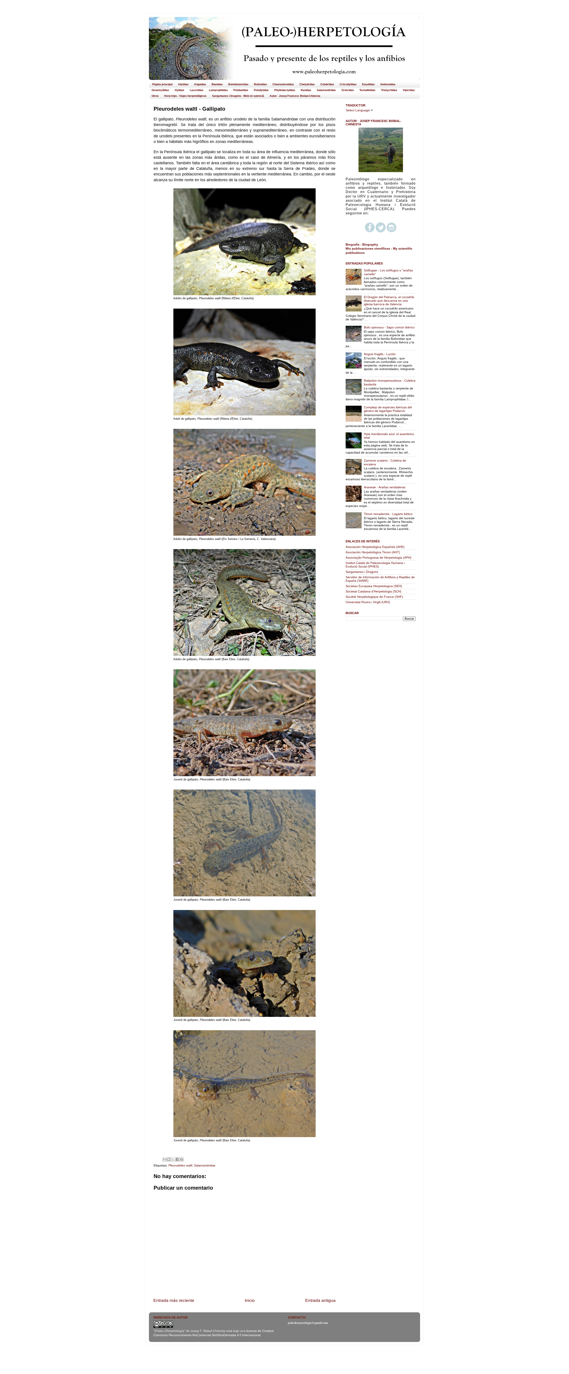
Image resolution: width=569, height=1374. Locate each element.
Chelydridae (307, 84)
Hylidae (179, 90)
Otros (155, 96)
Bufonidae (260, 84)
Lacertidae (196, 90)
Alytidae (183, 84)
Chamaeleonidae (283, 84)
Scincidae (347, 90)
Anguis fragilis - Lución (380, 354)
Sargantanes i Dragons (362, 572)
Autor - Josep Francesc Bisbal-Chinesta (295, 96)
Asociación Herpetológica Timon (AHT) (373, 552)
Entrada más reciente (173, 1300)
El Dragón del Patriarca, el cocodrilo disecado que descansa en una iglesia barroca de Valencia (389, 300)
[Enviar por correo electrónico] (164, 1159)
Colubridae (327, 84)
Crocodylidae (348, 84)
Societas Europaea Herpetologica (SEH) (374, 586)
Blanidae (217, 84)
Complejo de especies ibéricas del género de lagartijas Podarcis (388, 409)
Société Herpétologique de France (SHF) (374, 596)
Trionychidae (389, 90)
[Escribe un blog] (169, 1159)
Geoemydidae (160, 90)
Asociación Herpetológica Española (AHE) (375, 547)
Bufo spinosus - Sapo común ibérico (389, 327)
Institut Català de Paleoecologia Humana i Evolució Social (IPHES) (375, 564)
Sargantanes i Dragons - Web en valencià (238, 96)
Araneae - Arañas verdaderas (384, 487)
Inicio (250, 1300)
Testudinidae (367, 90)
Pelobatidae (240, 90)
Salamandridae (326, 90)
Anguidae (200, 84)
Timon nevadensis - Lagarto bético (388, 514)
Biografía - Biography (362, 244)
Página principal (162, 84)
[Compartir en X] (173, 1159)
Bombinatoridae (238, 84)
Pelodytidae (261, 90)
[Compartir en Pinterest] (181, 1159)
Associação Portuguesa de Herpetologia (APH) (378, 557)
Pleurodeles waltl (180, 1165)
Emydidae (368, 84)
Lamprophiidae (218, 90)
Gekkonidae (387, 84)
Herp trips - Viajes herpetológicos (185, 96)
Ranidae (306, 90)
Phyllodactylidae (284, 90)
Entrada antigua (320, 1300)
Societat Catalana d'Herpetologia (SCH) (373, 591)
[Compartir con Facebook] (177, 1159)
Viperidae (409, 90)
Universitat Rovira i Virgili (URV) (368, 602)
